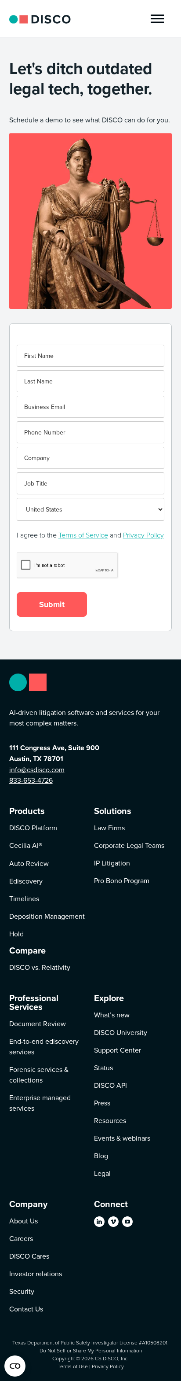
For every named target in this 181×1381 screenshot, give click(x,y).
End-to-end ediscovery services (44, 1046)
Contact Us (26, 1309)
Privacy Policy (143, 535)
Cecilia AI (25, 845)
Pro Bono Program (121, 880)
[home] (40, 18)
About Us (23, 1221)
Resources (110, 1120)
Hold (16, 934)
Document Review (37, 1023)
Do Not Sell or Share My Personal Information (91, 1350)
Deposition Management (47, 916)
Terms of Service (83, 535)
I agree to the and (90, 535)
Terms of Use (73, 1366)
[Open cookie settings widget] (14, 1366)
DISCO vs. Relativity (39, 967)
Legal (102, 1173)
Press (102, 1103)
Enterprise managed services (40, 1103)
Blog (101, 1155)
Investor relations (35, 1273)
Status (103, 1067)
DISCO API (110, 1085)
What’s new (112, 1015)
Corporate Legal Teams (129, 845)
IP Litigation (112, 863)
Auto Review (29, 863)
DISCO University (120, 1032)
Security (21, 1291)
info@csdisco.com (37, 769)
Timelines (24, 898)
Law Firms (109, 827)
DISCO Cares (29, 1256)
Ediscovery (26, 881)
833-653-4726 (31, 780)
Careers (21, 1238)
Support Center (117, 1050)
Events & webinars (122, 1138)
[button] (157, 19)
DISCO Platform (33, 827)
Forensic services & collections (39, 1074)
